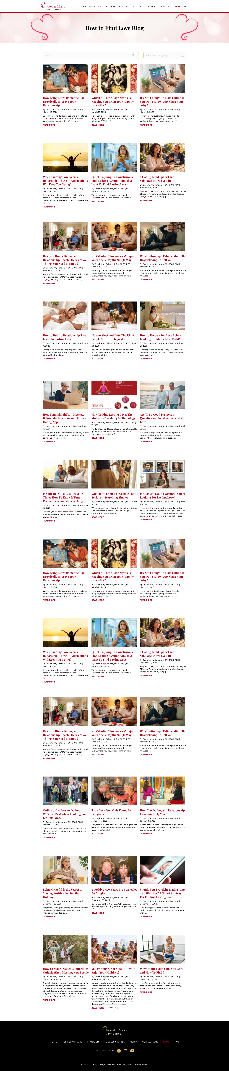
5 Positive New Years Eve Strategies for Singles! (114, 891)
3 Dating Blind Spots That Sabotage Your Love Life (157, 178)
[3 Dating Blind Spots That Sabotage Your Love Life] (162, 170)
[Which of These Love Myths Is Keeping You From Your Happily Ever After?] (114, 91)
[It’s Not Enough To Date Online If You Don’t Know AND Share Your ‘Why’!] (162, 91)
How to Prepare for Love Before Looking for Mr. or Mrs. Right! (160, 337)
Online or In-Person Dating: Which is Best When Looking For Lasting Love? (64, 814)
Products (117, 6)
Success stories (135, 6)
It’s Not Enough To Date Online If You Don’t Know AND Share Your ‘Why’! (162, 101)
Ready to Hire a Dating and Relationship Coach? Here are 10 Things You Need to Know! (64, 259)
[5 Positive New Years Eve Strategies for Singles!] (114, 883)
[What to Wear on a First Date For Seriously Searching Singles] (114, 487)
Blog (178, 6)
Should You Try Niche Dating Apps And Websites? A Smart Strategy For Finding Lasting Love (162, 893)
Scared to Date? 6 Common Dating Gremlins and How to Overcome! (114, 1049)
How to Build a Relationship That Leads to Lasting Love (65, 337)
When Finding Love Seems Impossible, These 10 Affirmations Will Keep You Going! (65, 180)
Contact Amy (165, 6)
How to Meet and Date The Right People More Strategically (112, 337)
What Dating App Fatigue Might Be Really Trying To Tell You (162, 258)
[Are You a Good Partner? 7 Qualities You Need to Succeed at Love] (162, 408)
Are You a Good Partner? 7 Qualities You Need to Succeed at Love (161, 418)
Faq (186, 6)
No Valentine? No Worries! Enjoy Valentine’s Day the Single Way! (112, 258)
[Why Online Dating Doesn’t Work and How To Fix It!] (162, 962)
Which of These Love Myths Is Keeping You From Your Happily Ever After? (112, 101)
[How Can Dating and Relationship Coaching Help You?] (162, 804)
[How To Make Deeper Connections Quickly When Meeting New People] (65, 962)
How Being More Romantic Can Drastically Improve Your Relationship (64, 101)
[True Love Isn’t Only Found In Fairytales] (114, 804)
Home (83, 6)
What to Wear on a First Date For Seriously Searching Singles (112, 495)
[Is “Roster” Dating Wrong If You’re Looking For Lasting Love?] (162, 487)
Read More (49, 125)
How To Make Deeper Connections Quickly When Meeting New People (66, 970)
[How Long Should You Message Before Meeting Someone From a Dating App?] (65, 408)
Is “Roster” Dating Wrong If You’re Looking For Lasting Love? (162, 495)
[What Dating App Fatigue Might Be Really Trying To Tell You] (162, 250)
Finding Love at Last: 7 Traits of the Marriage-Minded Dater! (63, 1049)
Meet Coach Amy (99, 6)
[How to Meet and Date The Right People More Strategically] (114, 329)
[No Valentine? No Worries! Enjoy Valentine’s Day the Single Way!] (114, 250)
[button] (133, 55)
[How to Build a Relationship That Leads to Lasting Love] (65, 329)
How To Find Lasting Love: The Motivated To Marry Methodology (113, 416)
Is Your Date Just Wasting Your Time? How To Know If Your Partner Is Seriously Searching (63, 497)
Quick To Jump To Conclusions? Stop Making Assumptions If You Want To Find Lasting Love (112, 180)
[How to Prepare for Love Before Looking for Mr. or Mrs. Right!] (162, 329)
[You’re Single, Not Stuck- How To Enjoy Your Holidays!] (114, 962)
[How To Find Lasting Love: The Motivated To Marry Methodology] (114, 408)
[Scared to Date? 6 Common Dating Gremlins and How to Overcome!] (114, 1041)
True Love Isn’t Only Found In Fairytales (111, 812)
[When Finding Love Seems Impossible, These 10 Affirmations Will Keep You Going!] (65, 170)
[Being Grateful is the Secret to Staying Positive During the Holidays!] (65, 883)
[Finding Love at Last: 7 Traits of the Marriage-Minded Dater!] (65, 1041)
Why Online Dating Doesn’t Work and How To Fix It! (161, 970)
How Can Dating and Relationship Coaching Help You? (162, 812)
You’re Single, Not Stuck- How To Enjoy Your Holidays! (113, 970)
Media (151, 6)
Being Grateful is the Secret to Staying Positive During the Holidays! (62, 893)
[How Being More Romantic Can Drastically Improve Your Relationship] (65, 91)
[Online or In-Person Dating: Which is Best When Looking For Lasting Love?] (65, 804)
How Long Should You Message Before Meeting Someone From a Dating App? (64, 418)
